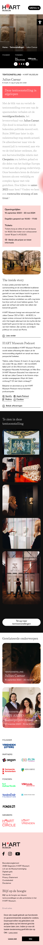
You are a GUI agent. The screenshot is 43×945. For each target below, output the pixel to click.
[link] (40, 22)
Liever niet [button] (12, 939)
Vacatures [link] (6, 874)
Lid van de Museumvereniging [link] (14, 869)
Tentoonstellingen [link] (17, 47)
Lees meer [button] (13, 933)
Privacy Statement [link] (10, 877)
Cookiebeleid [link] (7, 880)
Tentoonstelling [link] (11, 75)
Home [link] (5, 47)
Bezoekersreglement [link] (10, 863)
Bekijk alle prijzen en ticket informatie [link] (18, 241)
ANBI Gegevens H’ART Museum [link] (16, 866)
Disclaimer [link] (6, 883)
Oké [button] (30, 939)
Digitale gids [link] (7, 872)
